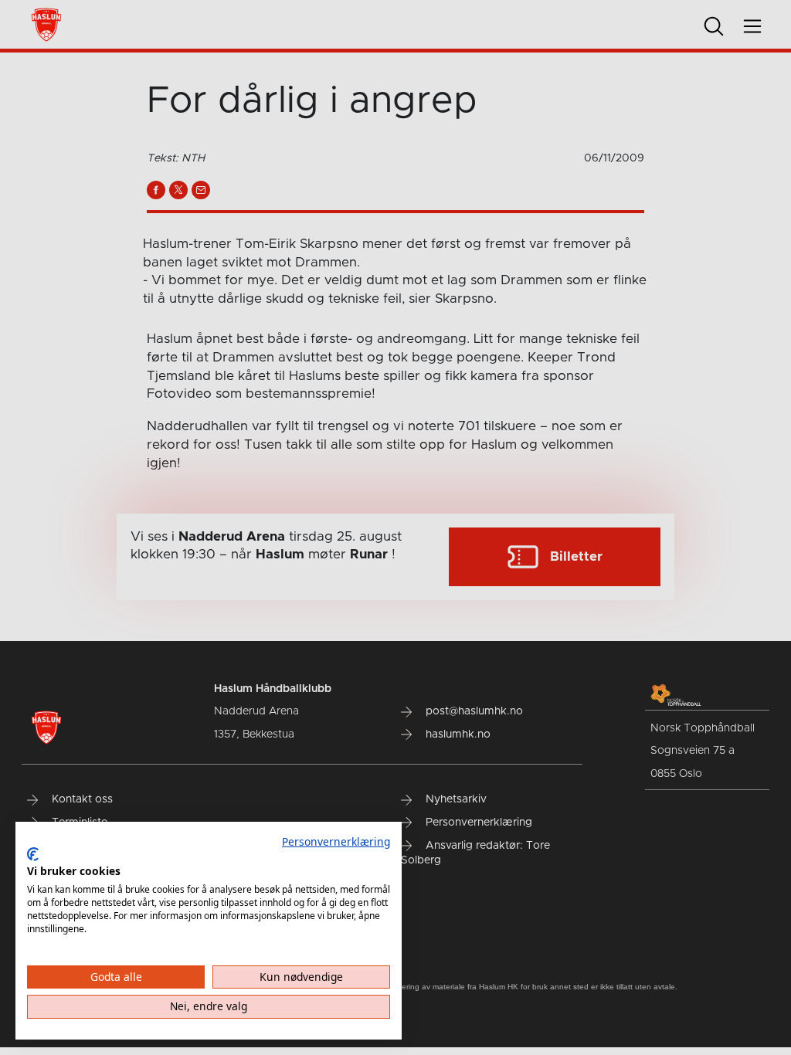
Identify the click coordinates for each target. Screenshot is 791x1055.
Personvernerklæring (336, 841)
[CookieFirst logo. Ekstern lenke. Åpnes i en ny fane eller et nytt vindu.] (33, 854)
